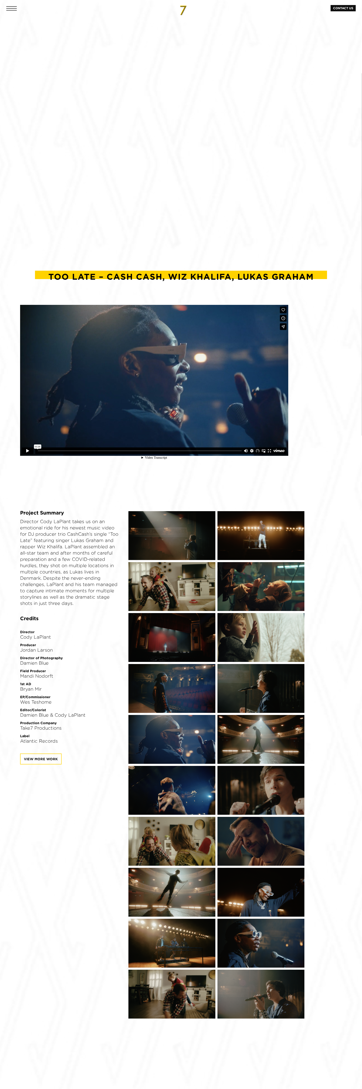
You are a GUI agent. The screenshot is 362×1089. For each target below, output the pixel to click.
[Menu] (11, 8)
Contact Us (343, 8)
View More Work (41, 759)
